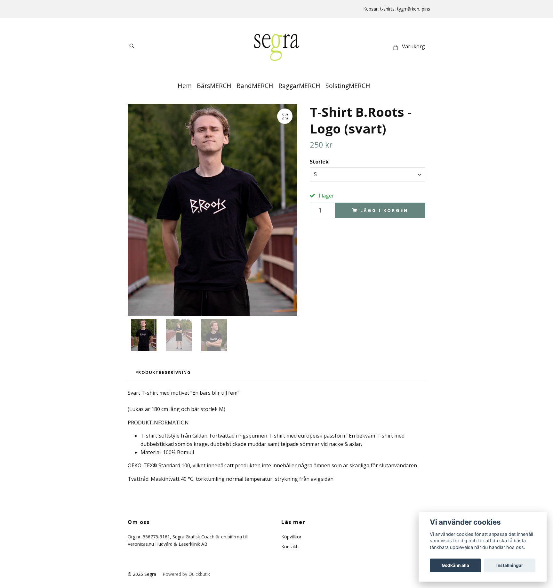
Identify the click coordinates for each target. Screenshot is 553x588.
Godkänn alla (455, 565)
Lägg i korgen (384, 210)
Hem (185, 85)
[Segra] (276, 47)
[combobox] (367, 174)
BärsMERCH (214, 85)
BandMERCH (254, 85)
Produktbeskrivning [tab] (163, 372)
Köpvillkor (291, 537)
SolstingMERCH (347, 85)
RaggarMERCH (299, 85)
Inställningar (509, 565)
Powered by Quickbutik (186, 574)
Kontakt (289, 547)
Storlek (319, 161)
